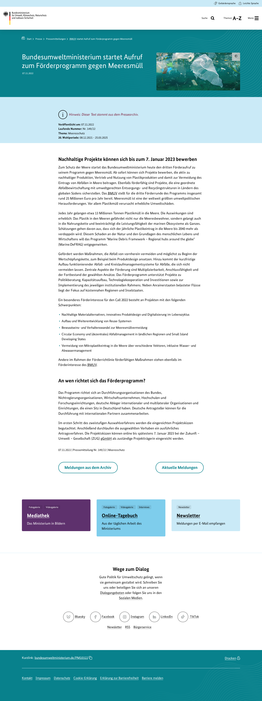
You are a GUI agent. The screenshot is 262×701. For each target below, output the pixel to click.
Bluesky (80, 617)
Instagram (137, 617)
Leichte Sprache (251, 3)
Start (29, 38)
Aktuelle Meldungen (180, 467)
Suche (205, 18)
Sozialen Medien (130, 598)
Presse (38, 38)
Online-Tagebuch (120, 515)
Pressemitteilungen (56, 38)
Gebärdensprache (227, 3)
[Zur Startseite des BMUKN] (27, 18)
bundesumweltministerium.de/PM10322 (61, 658)
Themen (228, 20)
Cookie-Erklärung (85, 678)
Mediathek (38, 515)
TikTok (194, 617)
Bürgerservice (142, 627)
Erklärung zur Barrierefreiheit (119, 678)
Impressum (43, 678)
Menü (251, 18)
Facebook (108, 617)
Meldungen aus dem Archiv (87, 467)
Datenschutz (62, 678)
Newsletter (188, 515)
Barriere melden (152, 678)
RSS (127, 627)
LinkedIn (167, 617)
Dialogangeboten (112, 593)
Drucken (230, 658)
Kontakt (27, 678)
